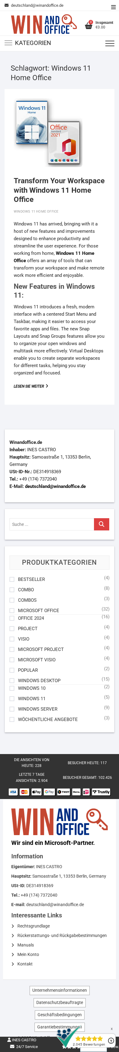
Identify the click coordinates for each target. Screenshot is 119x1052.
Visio (23, 639)
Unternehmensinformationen (59, 990)
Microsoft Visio (37, 660)
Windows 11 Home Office (36, 212)
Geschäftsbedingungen (60, 1014)
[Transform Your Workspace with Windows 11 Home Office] (48, 132)
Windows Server (37, 709)
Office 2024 (31, 618)
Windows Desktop (39, 680)
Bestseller (31, 579)
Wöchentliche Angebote (48, 719)
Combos (27, 600)
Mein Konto (28, 954)
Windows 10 (31, 688)
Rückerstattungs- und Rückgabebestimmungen (62, 935)
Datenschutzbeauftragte (59, 1002)
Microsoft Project (41, 649)
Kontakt (25, 963)
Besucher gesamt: (80, 777)
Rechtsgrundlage (33, 926)
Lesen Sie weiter (37, 386)
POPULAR (28, 670)
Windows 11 (31, 699)
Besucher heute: (84, 763)
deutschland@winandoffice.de (37, 5)
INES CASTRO (23, 1040)
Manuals (25, 944)
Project (28, 628)
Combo (26, 590)
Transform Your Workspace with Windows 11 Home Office (59, 190)
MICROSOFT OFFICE (38, 610)
